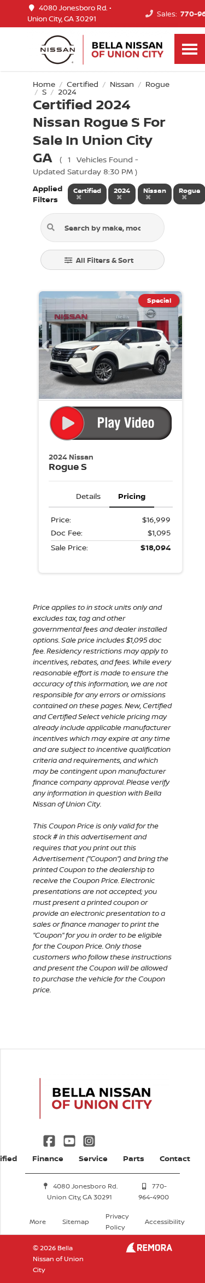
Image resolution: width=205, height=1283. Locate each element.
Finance (47, 1158)
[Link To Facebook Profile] (50, 1139)
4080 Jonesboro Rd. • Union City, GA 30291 (69, 13)
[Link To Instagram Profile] (89, 1139)
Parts (133, 1158)
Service (93, 1158)
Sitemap (75, 1221)
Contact (175, 1158)
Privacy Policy (117, 1221)
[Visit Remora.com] (149, 1249)
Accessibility (164, 1221)
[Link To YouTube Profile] (70, 1139)
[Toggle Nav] (189, 49)
